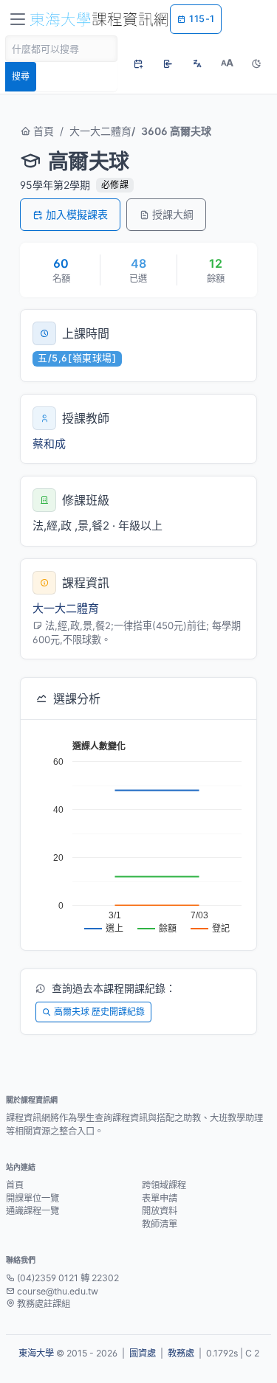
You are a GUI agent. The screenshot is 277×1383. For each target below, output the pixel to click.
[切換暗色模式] (256, 63)
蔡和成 (49, 444)
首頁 (42, 131)
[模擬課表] (138, 63)
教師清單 (159, 1224)
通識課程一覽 (32, 1210)
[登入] (167, 63)
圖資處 (142, 1353)
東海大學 (36, 1353)
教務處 (181, 1353)
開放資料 (159, 1210)
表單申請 (159, 1198)
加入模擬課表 (77, 214)
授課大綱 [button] (173, 214)
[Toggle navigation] (18, 19)
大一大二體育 (100, 131)
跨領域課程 (164, 1184)
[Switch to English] (197, 63)
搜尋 (21, 76)
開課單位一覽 (32, 1198)
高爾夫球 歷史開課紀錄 (99, 1011)
